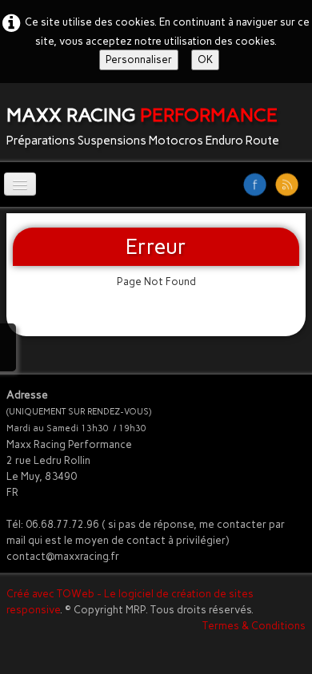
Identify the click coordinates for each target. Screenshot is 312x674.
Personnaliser (139, 59)
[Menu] (20, 184)
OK (205, 59)
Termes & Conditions (254, 626)
